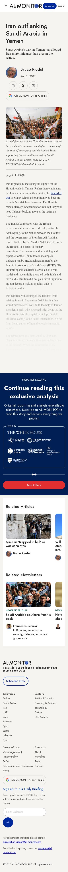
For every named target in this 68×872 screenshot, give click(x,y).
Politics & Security (44, 698)
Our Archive (41, 717)
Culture (38, 712)
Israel (5, 717)
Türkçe (20, 175)
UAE (5, 712)
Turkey (6, 698)
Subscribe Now (15, 681)
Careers (39, 766)
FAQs (6, 761)
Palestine (7, 721)
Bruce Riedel (31, 69)
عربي (9, 175)
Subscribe (49, 6)
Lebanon (7, 735)
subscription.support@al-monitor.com (22, 842)
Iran (5, 708)
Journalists (40, 756)
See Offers (34, 485)
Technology (41, 708)
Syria (5, 740)
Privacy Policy (10, 756)
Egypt (6, 726)
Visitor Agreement (12, 752)
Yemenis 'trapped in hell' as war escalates (25, 544)
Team (37, 761)
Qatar (6, 731)
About (38, 752)
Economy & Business (45, 703)
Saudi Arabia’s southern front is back (28, 616)
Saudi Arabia (10, 703)
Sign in (61, 6)
